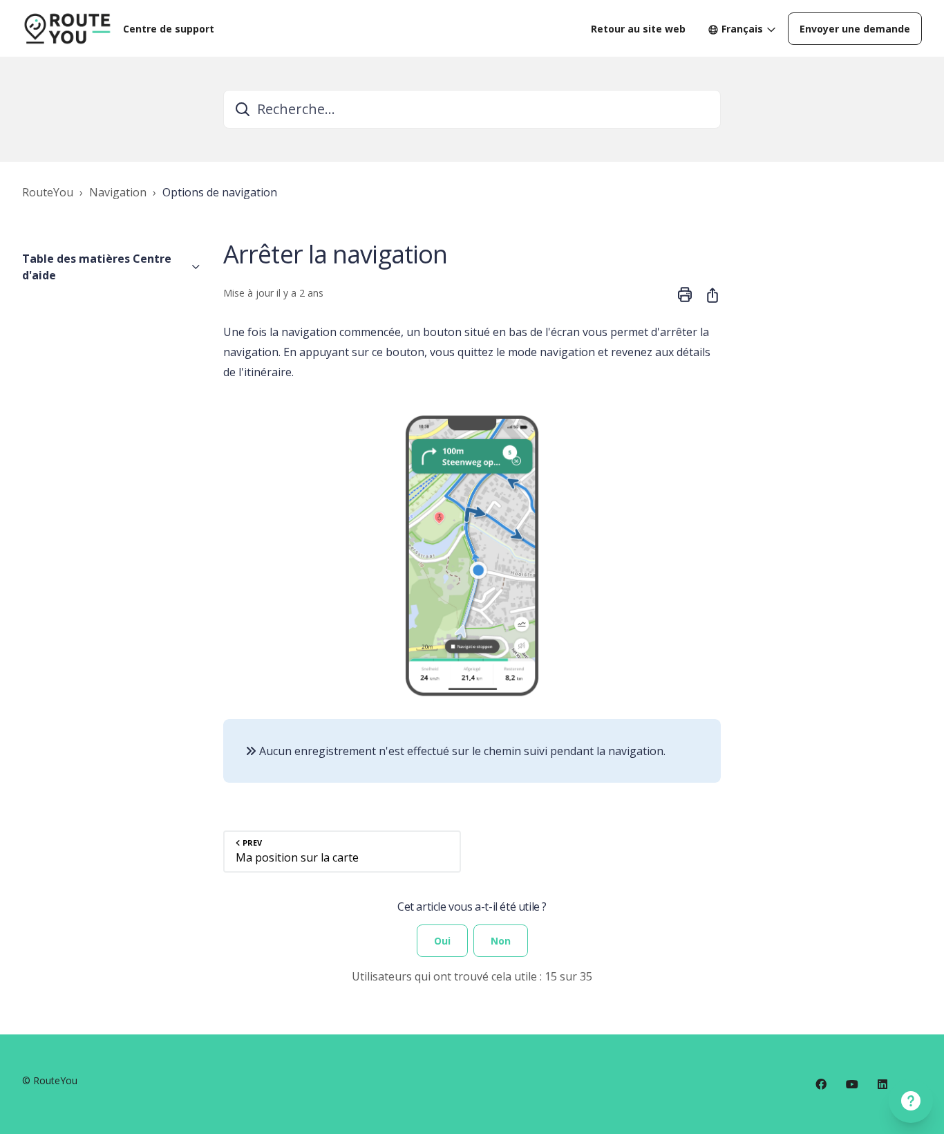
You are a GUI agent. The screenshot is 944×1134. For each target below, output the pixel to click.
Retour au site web (638, 28)
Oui (442, 940)
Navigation (118, 192)
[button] (111, 267)
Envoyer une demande (855, 28)
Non (501, 940)
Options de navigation (219, 192)
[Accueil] (67, 28)
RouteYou (47, 192)
